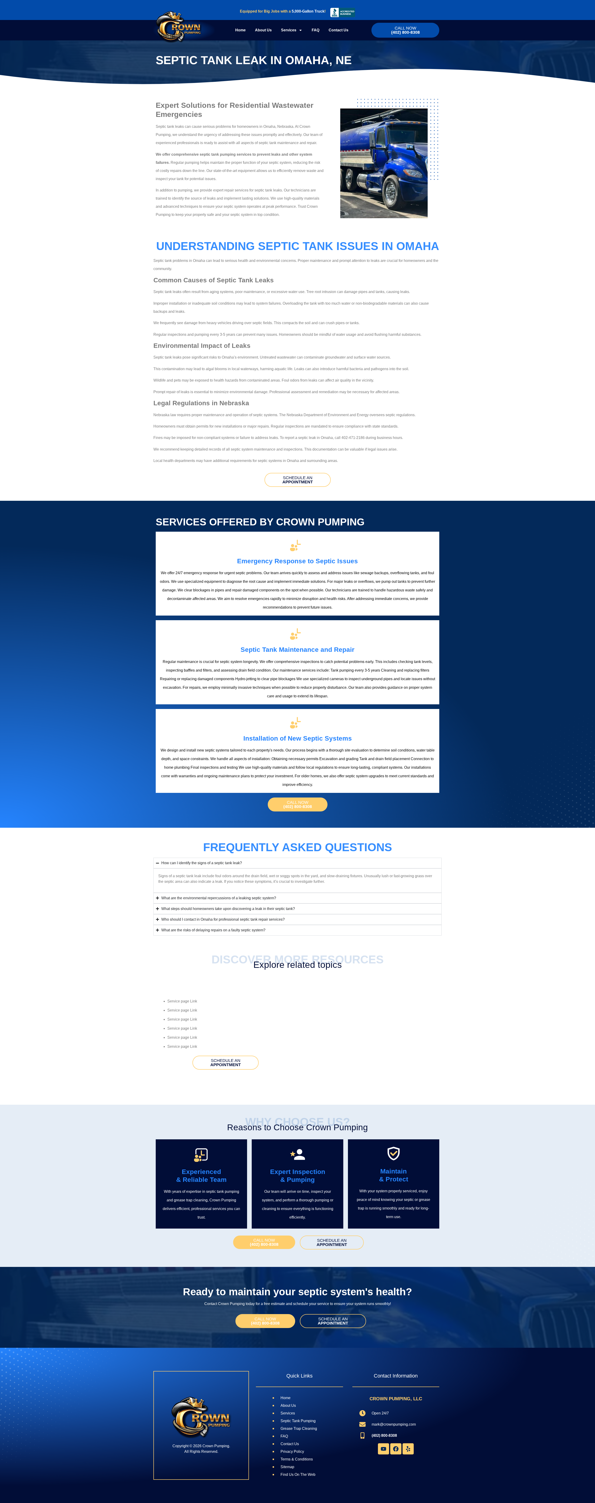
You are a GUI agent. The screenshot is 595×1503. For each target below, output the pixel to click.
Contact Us (338, 30)
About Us (263, 30)
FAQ (315, 30)
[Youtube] (383, 1448)
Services (288, 30)
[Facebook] (395, 1448)
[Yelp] (408, 1448)
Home (240, 30)
